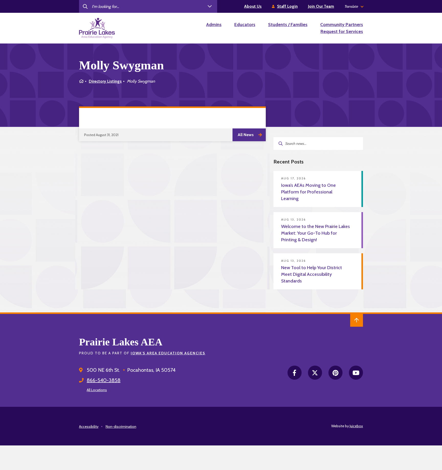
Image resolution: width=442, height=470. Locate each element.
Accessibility (88, 426)
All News (246, 134)
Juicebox (356, 426)
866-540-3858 (103, 380)
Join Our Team (321, 6)
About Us (253, 6)
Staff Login (287, 6)
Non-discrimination (121, 426)
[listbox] (353, 6)
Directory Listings (105, 81)
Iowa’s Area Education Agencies (168, 353)
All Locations (97, 390)
